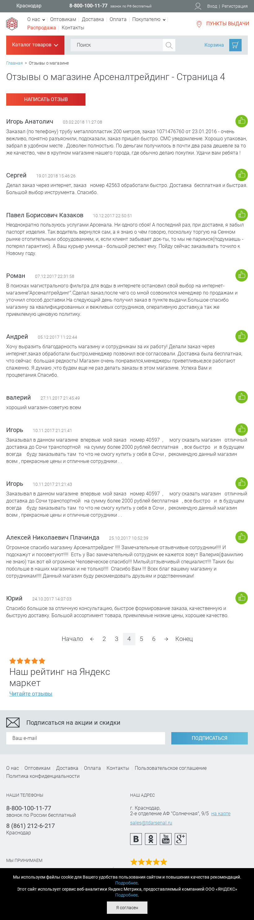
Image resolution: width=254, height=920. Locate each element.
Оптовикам (63, 19)
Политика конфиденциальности (43, 776)
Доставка (93, 19)
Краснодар (29, 6)
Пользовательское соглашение (171, 768)
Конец (184, 638)
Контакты (73, 28)
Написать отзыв (46, 99)
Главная (14, 63)
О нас (12, 768)
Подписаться (209, 738)
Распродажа (41, 28)
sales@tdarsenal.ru (151, 823)
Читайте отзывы (30, 693)
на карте (220, 813)
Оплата (118, 19)
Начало (72, 638)
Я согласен (127, 907)
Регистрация (235, 6)
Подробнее (126, 882)
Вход (212, 6)
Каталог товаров (34, 45)
